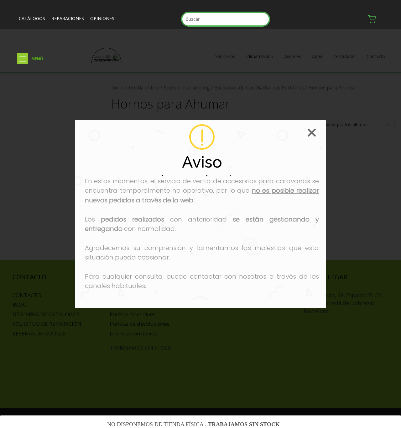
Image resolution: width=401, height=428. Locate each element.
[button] (22, 58)
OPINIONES (102, 18)
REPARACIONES (67, 18)
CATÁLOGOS (32, 18)
